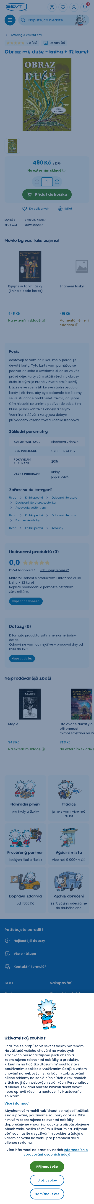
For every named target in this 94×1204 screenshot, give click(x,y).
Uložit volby (47, 1180)
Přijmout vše (47, 1166)
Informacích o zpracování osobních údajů (56, 1152)
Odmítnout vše (47, 1194)
